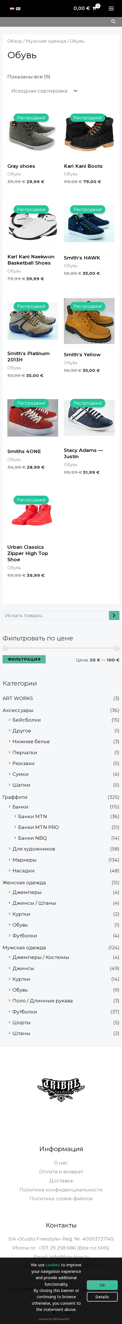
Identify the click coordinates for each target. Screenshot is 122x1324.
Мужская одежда (24, 947)
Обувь (20, 925)
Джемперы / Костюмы (40, 957)
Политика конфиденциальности (61, 1190)
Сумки (20, 774)
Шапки (21, 785)
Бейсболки (26, 720)
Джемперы (27, 892)
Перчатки (24, 752)
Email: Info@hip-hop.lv (61, 1257)
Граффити (15, 797)
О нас (61, 1163)
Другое (21, 731)
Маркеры (24, 860)
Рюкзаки (23, 763)
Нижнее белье (31, 741)
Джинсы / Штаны (34, 903)
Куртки (21, 914)
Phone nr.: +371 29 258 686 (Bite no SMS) (61, 1248)
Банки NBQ (32, 838)
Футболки (24, 935)
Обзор (14, 41)
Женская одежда (24, 882)
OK (102, 1285)
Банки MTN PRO (38, 827)
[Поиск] (114, 615)
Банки (20, 807)
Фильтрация (24, 659)
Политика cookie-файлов (61, 1198)
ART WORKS (18, 698)
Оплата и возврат (61, 1171)
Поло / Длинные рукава (42, 1001)
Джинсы (23, 968)
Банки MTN (32, 816)
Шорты (21, 1022)
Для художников (33, 849)
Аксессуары (18, 710)
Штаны (21, 1033)
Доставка (61, 1180)
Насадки (23, 870)
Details (102, 1296)
